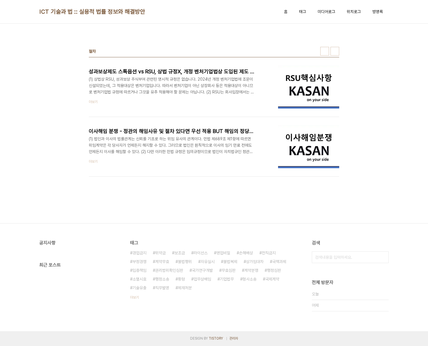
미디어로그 (326, 11)
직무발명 (162, 287)
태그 (302, 11)
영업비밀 (223, 253)
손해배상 (246, 253)
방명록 (377, 11)
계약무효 (162, 261)
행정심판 (274, 270)
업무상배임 (202, 279)
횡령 (181, 279)
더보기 (134, 297)
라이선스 (201, 253)
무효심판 (229, 270)
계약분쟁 (251, 270)
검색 (382, 257)
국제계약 (272, 279)
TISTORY (216, 338)
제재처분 (185, 287)
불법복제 (230, 261)
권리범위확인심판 (169, 270)
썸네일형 (324, 51)
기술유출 (139, 287)
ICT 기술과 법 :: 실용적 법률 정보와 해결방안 (92, 11)
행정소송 (162, 279)
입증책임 (139, 270)
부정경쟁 (139, 261)
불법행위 (185, 261)
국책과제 (279, 261)
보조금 (179, 253)
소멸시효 (139, 279)
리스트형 (334, 51)
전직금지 (269, 253)
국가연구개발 (202, 270)
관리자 (233, 338)
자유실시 (208, 261)
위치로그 (354, 11)
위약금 (160, 253)
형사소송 (250, 279)
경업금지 (139, 253)
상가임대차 (254, 261)
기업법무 (227, 279)
